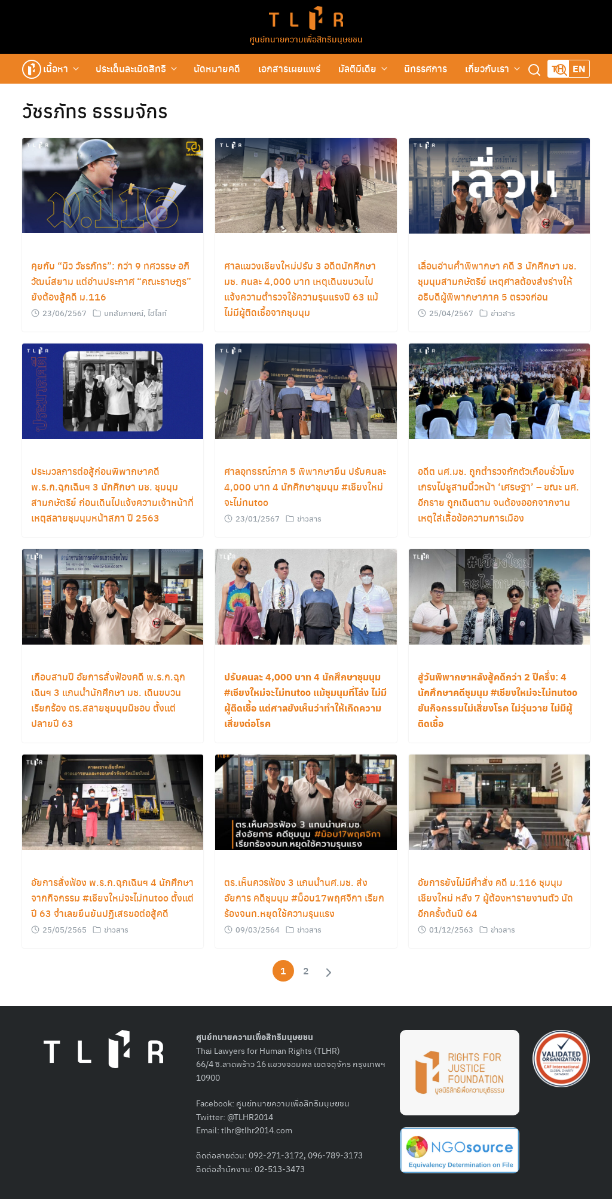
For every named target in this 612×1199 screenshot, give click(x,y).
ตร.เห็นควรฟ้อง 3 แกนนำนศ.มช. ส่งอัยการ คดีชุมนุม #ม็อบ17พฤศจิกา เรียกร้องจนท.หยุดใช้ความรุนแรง (304, 897)
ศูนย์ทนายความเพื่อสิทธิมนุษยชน (306, 39)
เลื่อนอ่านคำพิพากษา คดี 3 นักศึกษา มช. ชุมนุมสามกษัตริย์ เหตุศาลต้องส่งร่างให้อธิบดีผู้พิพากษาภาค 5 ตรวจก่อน (497, 281)
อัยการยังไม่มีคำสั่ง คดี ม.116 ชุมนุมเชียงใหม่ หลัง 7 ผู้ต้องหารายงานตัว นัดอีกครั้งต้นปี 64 (495, 897)
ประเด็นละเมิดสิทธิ (131, 68)
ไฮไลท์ (157, 312)
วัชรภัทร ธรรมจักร (95, 110)
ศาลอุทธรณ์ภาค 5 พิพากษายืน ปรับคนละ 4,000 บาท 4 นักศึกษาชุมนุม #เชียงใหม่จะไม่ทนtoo (305, 486)
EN (579, 68)
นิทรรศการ (425, 68)
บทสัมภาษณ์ (123, 312)
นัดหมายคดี (217, 68)
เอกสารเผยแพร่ (289, 68)
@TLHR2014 (250, 1117)
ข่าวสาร (503, 312)
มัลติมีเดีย (357, 68)
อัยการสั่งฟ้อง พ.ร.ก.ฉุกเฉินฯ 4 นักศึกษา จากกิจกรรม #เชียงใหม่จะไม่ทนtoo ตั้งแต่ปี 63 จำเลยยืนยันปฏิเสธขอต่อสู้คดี (112, 897)
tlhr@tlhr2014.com (256, 1130)
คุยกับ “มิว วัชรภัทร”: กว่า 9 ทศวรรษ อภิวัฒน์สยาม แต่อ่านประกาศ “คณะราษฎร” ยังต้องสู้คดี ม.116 (111, 281)
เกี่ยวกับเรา (487, 68)
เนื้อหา (55, 68)
